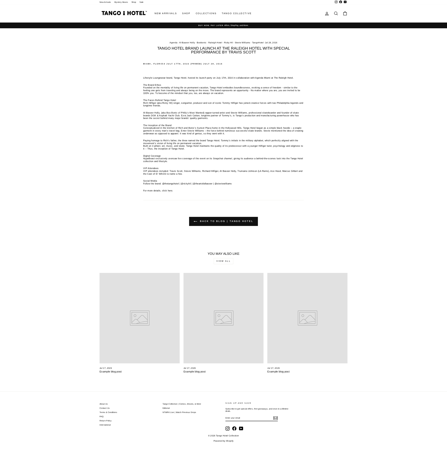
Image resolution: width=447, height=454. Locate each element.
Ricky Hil (228, 42)
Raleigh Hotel (215, 42)
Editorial (166, 408)
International (105, 425)
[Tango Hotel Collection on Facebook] (234, 428)
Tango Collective (237, 13)
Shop (133, 2)
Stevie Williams (242, 42)
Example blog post (111, 371)
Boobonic (201, 42)
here (170, 190)
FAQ (102, 416)
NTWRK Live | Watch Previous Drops (179, 412)
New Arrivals (105, 2)
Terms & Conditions (108, 412)
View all (223, 261)
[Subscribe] (275, 418)
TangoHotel (258, 42)
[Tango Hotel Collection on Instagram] (227, 428)
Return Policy (106, 421)
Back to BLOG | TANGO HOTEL (226, 221)
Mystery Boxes (121, 2)
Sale (141, 2)
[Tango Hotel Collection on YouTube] (241, 428)
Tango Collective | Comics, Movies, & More (182, 404)
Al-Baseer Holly (187, 42)
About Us (104, 404)
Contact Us (105, 408)
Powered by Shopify (224, 441)
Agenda (173, 42)
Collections (206, 13)
